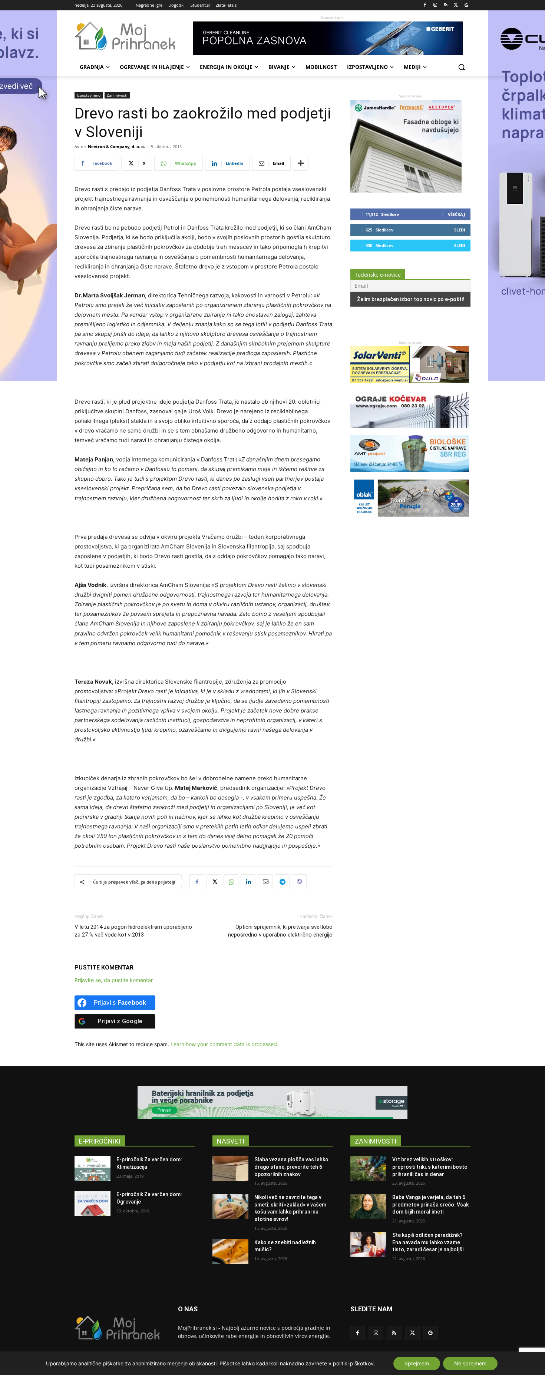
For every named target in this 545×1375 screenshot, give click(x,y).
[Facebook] (425, 5)
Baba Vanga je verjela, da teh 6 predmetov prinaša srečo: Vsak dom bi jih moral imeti (430, 1204)
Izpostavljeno (88, 95)
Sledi (459, 230)
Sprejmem (416, 1363)
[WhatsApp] (231, 881)
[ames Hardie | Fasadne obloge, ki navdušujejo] (406, 190)
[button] (461, 67)
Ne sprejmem (470, 1363)
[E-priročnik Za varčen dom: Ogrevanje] (92, 1203)
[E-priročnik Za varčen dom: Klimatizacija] (92, 1168)
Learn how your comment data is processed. (224, 1044)
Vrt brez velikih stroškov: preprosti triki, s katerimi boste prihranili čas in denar (429, 1167)
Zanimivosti (117, 95)
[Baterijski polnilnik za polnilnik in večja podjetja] (272, 1102)
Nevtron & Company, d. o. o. (116, 146)
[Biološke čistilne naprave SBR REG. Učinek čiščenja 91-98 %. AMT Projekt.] (409, 475)
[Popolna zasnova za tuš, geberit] (331, 38)
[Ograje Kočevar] (409, 431)
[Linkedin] (248, 881)
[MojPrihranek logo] (134, 35)
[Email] (265, 881)
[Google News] (466, 5)
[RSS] (446, 5)
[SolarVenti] (409, 386)
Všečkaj (456, 214)
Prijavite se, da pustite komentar (114, 980)
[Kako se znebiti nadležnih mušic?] (230, 1251)
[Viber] (299, 881)
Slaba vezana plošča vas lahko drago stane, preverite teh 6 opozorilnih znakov (291, 1167)
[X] (456, 5)
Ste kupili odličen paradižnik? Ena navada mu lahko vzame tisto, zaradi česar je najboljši (427, 1242)
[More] (300, 163)
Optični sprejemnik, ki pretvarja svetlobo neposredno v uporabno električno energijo (280, 931)
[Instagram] (435, 5)
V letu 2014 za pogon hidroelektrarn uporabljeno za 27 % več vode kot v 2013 (133, 931)
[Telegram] (282, 881)
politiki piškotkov (353, 1363)
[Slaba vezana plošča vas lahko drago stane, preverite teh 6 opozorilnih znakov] (230, 1168)
